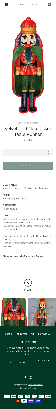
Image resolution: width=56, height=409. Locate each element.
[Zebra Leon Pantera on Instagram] (30, 377)
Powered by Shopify (28, 388)
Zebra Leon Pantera (35, 385)
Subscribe (41, 361)
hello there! (28, 342)
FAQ (32, 334)
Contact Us (44, 334)
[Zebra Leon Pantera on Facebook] (25, 377)
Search (9, 334)
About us (22, 334)
